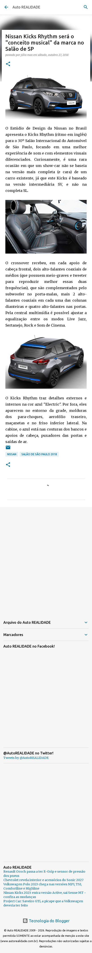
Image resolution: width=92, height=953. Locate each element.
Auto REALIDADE (26, 7)
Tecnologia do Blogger (49, 920)
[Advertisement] (46, 560)
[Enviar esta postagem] (8, 449)
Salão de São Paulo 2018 (39, 454)
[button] (8, 64)
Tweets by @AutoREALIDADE (26, 758)
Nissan (11, 454)
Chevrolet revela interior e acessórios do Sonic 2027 (43, 880)
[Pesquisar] (85, 7)
